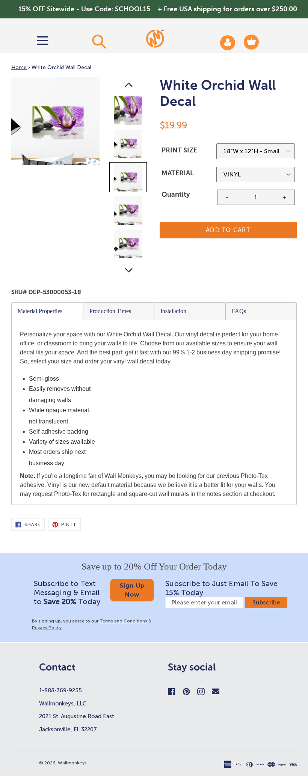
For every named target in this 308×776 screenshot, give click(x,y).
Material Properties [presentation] (40, 311)
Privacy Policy (47, 627)
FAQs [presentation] (239, 311)
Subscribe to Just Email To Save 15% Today (221, 588)
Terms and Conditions (123, 621)
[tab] (47, 311)
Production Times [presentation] (110, 311)
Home (19, 67)
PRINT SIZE (179, 150)
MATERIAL (178, 173)
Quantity (176, 194)
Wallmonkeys (72, 762)
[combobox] (98, 41)
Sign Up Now (132, 590)
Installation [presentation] (173, 311)
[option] (128, 112)
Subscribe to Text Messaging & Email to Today (67, 592)
